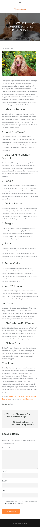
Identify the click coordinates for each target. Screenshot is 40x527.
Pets (11, 404)
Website (5, 491)
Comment (6, 448)
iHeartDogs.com (27, 399)
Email (4, 481)
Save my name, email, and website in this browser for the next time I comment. (21, 502)
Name (4, 471)
